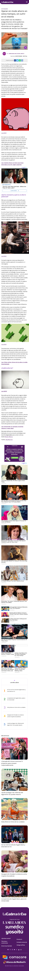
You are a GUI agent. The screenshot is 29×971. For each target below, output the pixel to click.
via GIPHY (3, 133)
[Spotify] (19, 949)
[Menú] (27, 2)
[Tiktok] (16, 949)
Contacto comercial (22, 942)
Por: (15, 53)
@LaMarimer (9, 439)
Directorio (19, 939)
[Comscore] (14, 957)
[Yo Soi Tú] (14, 932)
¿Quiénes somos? (6, 938)
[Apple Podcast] (21, 949)
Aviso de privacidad (6, 946)
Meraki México (9, 436)
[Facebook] (8, 949)
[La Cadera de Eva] (7, 2)
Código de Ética (21, 945)
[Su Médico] (14, 926)
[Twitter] (10, 949)
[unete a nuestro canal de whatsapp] (14, 453)
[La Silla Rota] (14, 922)
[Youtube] (14, 949)
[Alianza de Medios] (14, 962)
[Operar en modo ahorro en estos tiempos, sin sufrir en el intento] (15, 60)
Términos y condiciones (4, 942)
